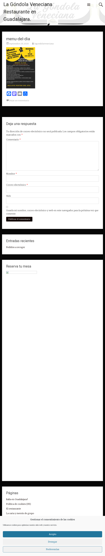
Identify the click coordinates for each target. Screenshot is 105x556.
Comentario (13, 139)
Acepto (52, 534)
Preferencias (52, 549)
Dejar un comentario (19, 100)
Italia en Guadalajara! (17, 499)
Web (8, 196)
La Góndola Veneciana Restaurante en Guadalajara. (27, 12)
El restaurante (13, 508)
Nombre (11, 173)
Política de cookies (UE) (18, 504)
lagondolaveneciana (44, 43)
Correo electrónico (17, 184)
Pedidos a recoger (13, 113)
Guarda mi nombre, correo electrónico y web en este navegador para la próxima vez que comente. (52, 212)
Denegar (52, 541)
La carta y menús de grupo (20, 513)
